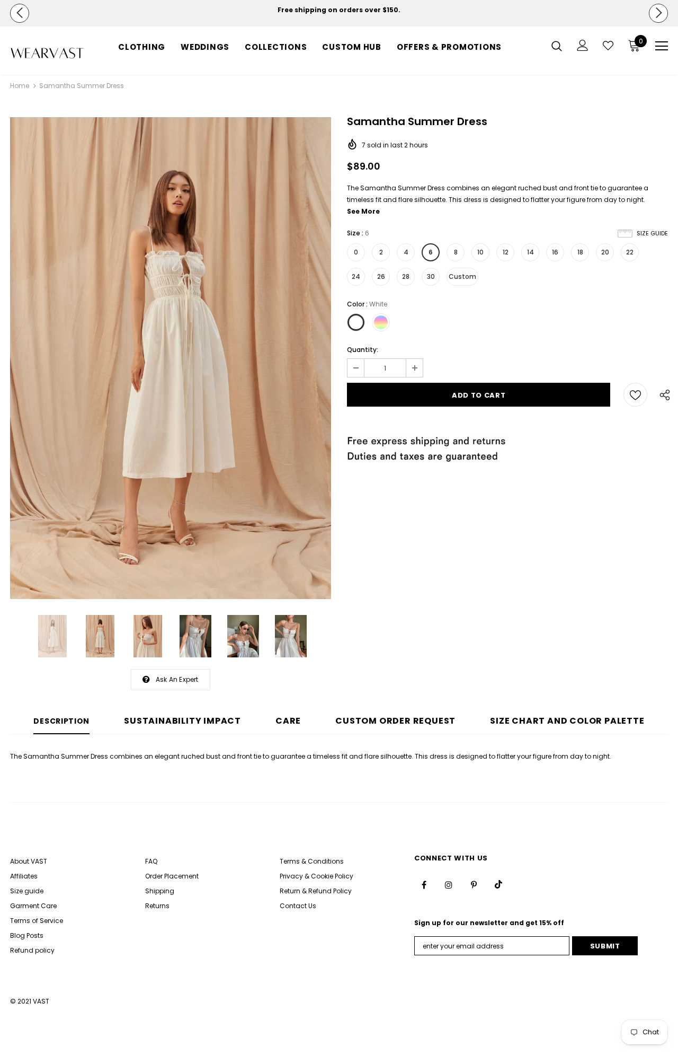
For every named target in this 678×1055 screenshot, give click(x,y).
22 (630, 252)
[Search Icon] (556, 45)
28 (405, 276)
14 (530, 252)
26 (381, 276)
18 (580, 252)
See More (363, 211)
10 (480, 252)
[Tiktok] (498, 884)
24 (356, 276)
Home (19, 85)
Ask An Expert (177, 679)
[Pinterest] (473, 884)
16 (555, 252)
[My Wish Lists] (608, 45)
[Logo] (47, 53)
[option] (339, 10)
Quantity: (362, 349)
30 (431, 276)
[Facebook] (423, 884)
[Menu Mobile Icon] (661, 46)
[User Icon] (582, 45)
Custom (462, 276)
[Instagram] (448, 884)
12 (505, 252)
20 (605, 252)
